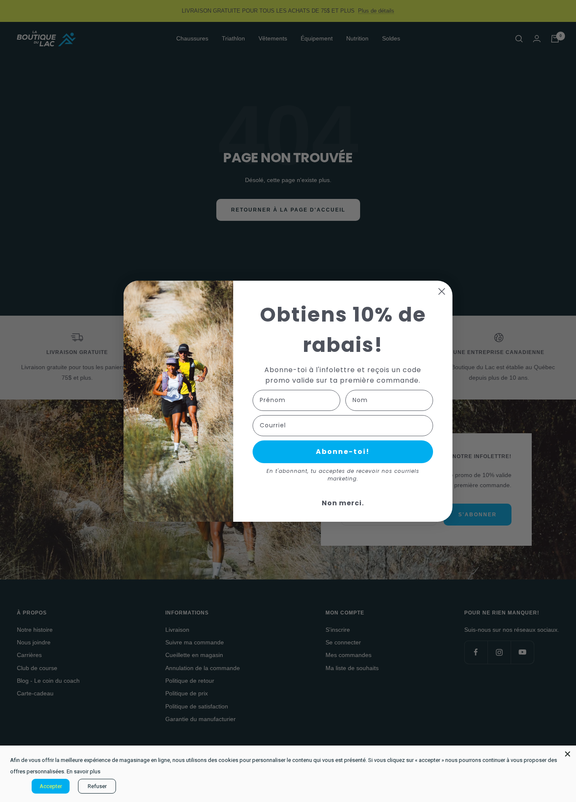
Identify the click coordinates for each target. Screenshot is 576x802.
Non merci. (343, 503)
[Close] (567, 754)
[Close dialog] (441, 291)
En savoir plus (83, 771)
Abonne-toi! (343, 451)
